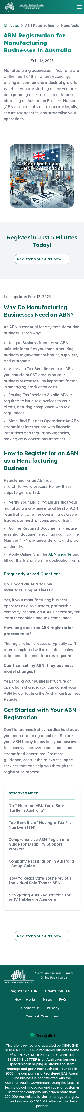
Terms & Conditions (42, 1016)
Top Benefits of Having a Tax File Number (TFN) (40, 825)
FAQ (62, 999)
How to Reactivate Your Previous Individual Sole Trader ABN (40, 880)
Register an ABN (24, 991)
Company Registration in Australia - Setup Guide (41, 863)
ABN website (59, 554)
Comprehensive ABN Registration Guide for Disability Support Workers (40, 844)
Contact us (30, 1008)
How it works (25, 999)
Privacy (53, 1008)
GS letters (50, 1101)
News (47, 999)
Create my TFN (58, 991)
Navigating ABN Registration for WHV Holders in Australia (40, 897)
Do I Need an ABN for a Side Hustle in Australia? (36, 808)
